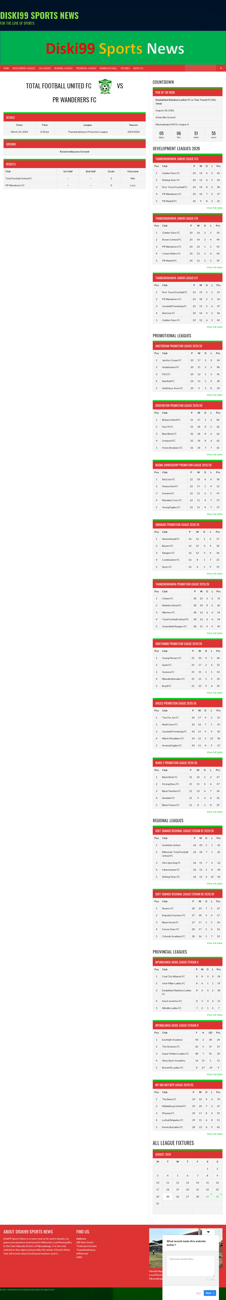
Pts (218, 166)
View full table (214, 207)
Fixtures (125, 68)
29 (207, 1196)
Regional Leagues (63, 68)
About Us (138, 68)
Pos (156, 166)
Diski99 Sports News (39, 15)
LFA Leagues (45, 68)
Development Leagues (24, 68)
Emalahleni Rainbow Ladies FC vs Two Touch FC (183, 99)
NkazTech (49, 1290)
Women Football (108, 68)
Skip (198, 1292)
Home (6, 68)
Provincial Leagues (86, 68)
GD (210, 1032)
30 (217, 1196)
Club (164, 166)
